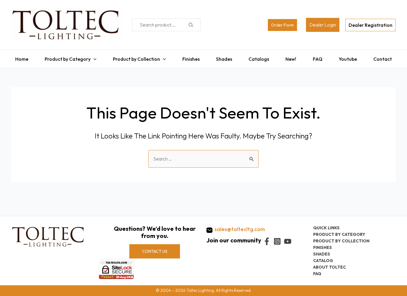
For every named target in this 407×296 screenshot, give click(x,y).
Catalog (323, 260)
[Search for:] (203, 156)
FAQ (319, 57)
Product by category (339, 234)
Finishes (189, 57)
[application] (91, 57)
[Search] (191, 25)
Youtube (351, 57)
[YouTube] (287, 241)
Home (17, 57)
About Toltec (329, 267)
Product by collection (341, 241)
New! (292, 57)
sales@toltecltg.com (240, 229)
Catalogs (259, 57)
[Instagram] (277, 241)
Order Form (282, 25)
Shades (224, 57)
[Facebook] (267, 241)
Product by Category (65, 57)
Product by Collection (134, 57)
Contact (386, 57)
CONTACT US (154, 251)
